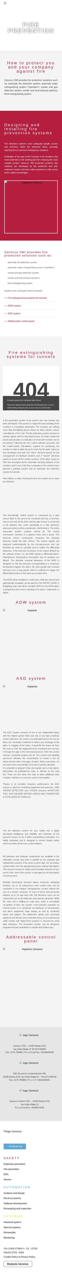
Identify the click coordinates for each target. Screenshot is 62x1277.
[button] (53, 5)
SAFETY (12, 1158)
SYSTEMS (13, 1216)
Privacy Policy (28, 1257)
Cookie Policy (11, 1257)
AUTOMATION (17, 1187)
